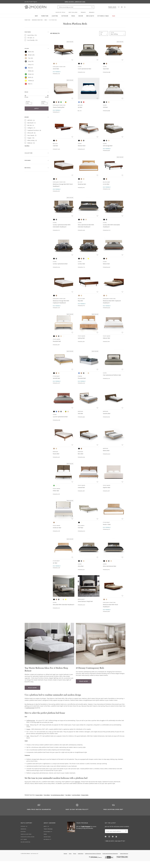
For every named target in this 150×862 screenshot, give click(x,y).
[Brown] (54, 63)
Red (30, 84)
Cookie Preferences (124, 853)
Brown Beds (84, 795)
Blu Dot (30, 125)
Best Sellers (73, 12)
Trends (83, 12)
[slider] (25, 95)
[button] (124, 7)
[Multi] (66, 102)
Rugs (73, 16)
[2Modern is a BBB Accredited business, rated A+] (109, 858)
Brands (91, 12)
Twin (27, 736)
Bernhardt (31, 123)
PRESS (45, 834)
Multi (30, 77)
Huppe (30, 138)
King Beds (47, 795)
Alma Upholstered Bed (109, 566)
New (36, 16)
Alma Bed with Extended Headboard (63, 604)
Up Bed (80, 107)
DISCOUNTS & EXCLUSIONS (27, 836)
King (27, 725)
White (30, 71)
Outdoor (64, 16)
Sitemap (65, 853)
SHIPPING (23, 831)
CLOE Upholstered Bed (84, 69)
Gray (30, 61)
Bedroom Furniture (37, 19)
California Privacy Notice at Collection (93, 853)
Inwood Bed (81, 487)
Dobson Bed (106, 338)
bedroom (77, 781)
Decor (81, 16)
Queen (28, 729)
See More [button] (27, 145)
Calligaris (31, 128)
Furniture (44, 16)
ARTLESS (31, 120)
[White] (63, 336)
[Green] (61, 102)
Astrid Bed (56, 69)
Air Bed (55, 563)
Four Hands (31, 135)
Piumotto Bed (82, 378)
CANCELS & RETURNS (26, 834)
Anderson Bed (57, 527)
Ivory (30, 64)
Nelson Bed (106, 264)
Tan (30, 58)
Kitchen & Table (103, 16)
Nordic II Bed (107, 524)
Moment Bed (81, 146)
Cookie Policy (80, 853)
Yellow (31, 80)
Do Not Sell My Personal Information (110, 853)
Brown (31, 55)
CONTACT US (24, 826)
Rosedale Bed (57, 341)
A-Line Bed (106, 184)
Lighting (55, 16)
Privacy (74, 853)
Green (31, 74)
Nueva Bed (56, 454)
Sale (113, 16)
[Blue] (79, 102)
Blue (30, 68)
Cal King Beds (76, 795)
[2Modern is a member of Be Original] (95, 857)
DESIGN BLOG (47, 836)
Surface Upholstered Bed (60, 264)
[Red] (84, 102)
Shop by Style (60, 12)
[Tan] (56, 63)
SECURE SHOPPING (25, 842)
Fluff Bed (80, 527)
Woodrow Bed (82, 184)
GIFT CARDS (24, 839)
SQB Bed (55, 146)
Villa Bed (80, 413)
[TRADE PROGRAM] (82, 827)
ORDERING (23, 829)
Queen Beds (39, 795)
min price (28, 101)
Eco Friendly (32, 40)
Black (31, 51)
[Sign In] (121, 7)
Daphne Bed (106, 487)
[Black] (79, 63)
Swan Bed (106, 69)
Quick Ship (32, 35)
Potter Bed (56, 491)
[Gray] (81, 63)
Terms (70, 853)
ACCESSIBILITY (47, 839)
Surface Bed (81, 264)
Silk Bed (105, 107)
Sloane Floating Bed (58, 107)
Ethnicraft (31, 133)
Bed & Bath (90, 16)
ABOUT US (46, 826)
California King (30, 720)
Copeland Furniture (34, 130)
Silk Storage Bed (107, 146)
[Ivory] (63, 102)
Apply (36, 108)
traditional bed (30, 708)
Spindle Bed (56, 378)
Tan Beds (68, 795)
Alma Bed (80, 566)
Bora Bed (80, 454)
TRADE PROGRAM (48, 829)
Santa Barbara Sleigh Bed (85, 601)
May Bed (80, 301)
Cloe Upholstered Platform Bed (112, 375)
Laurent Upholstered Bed (60, 417)
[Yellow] (88, 258)
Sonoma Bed (106, 413)
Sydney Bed (81, 338)
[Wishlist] (118, 7)
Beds (46, 19)
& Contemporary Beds (57, 795)
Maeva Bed (106, 450)
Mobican (31, 143)
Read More (32, 688)
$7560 (47, 97)
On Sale (30, 38)
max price (43, 101)
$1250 (26, 97)
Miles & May (32, 140)
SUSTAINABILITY (48, 831)
